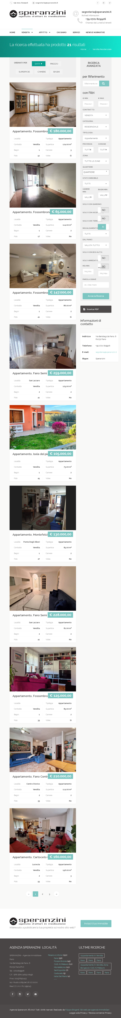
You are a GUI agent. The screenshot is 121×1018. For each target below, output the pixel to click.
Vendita (26, 32)
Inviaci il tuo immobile (96, 923)
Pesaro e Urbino (55, 955)
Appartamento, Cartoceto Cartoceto (37, 857)
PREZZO (54, 64)
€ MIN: (85, 98)
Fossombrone (60, 961)
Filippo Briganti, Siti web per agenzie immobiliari (87, 1010)
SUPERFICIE (24, 72)
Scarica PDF (92, 309)
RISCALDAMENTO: (90, 228)
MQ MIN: (86, 266)
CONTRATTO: (89, 110)
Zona (85, 156)
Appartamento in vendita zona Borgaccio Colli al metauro (94, 966)
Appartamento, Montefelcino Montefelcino (41, 534)
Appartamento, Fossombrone (32, 131)
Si (103, 226)
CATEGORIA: (88, 121)
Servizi (76, 32)
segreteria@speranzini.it (106, 352)
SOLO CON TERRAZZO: (93, 221)
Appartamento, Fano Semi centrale (36, 373)
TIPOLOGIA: (88, 133)
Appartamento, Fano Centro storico (36, 776)
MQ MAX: (102, 268)
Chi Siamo (61, 32)
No (103, 210)
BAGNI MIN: (103, 189)
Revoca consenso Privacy (100, 1013)
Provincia (87, 144)
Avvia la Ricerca (96, 296)
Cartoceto (58, 973)
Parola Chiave (89, 279)
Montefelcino (60, 967)
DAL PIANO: (88, 240)
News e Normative (95, 32)
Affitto (43, 32)
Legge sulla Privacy (78, 1013)
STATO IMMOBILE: (90, 178)
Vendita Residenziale (102, 49)
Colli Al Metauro (61, 964)
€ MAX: (101, 98)
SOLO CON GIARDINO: (92, 204)
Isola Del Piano (60, 976)
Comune (102, 144)
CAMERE (41, 72)
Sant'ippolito (60, 970)
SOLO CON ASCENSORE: (93, 212)
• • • (55, 979)
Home (12, 32)
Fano (56, 958)
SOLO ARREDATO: (90, 260)
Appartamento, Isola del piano (32, 454)
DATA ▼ (38, 64)
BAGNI (56, 72)
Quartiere (88, 167)
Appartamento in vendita (91, 955)
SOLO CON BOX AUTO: (93, 252)
